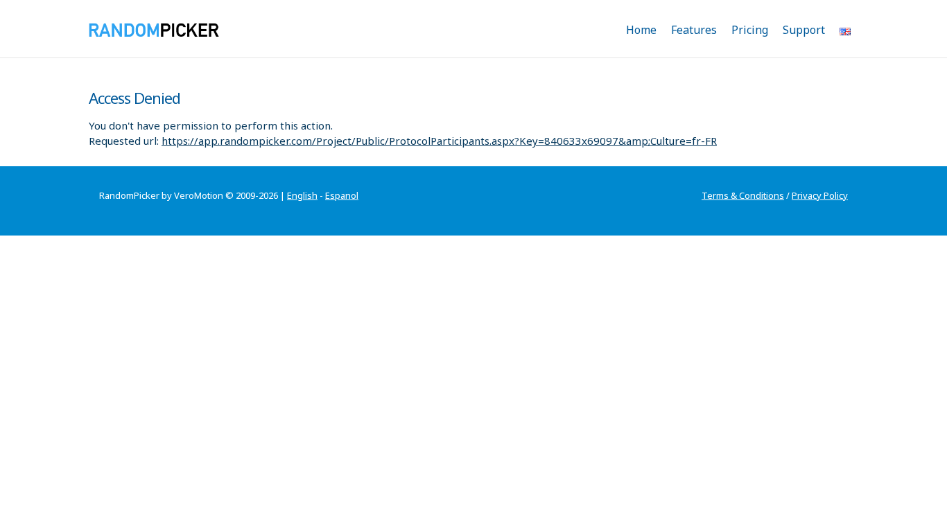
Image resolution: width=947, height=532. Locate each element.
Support (804, 29)
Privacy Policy (820, 195)
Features (694, 29)
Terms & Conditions (743, 195)
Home (641, 29)
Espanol (341, 195)
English (302, 195)
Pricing (749, 29)
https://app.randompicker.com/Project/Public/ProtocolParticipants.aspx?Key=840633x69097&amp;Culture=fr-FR (439, 141)
